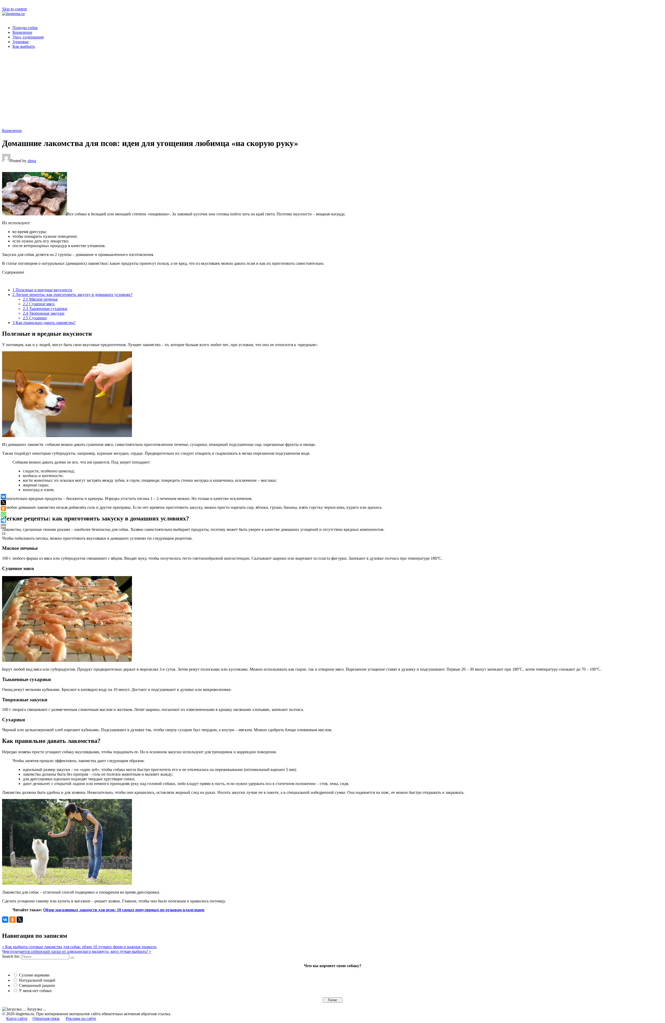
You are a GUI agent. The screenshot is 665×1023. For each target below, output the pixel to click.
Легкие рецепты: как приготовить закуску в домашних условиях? (72, 294)
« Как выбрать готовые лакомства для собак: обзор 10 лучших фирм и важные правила (79, 947)
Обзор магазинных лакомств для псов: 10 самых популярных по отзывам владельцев (123, 910)
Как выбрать (23, 46)
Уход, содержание (28, 37)
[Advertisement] (332, 89)
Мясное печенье (40, 299)
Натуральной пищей (37, 980)
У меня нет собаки (35, 990)
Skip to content (14, 9)
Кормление (22, 32)
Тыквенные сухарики (45, 308)
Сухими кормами (34, 975)
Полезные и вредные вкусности (42, 290)
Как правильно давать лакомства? (44, 322)
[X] (20, 919)
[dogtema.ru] (13, 13)
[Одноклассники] (12, 919)
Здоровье (20, 41)
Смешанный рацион (37, 985)
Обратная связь (45, 1018)
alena (32, 161)
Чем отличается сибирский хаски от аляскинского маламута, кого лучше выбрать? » (76, 951)
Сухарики (35, 318)
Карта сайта (16, 1018)
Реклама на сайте (81, 1018)
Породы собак (25, 27)
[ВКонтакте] (5, 919)
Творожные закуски (43, 313)
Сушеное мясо (39, 304)
